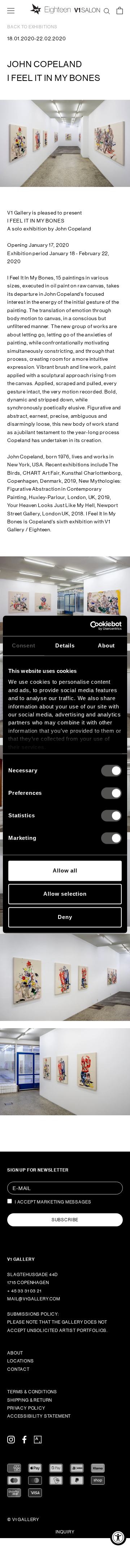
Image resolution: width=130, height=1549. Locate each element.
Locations (20, 1361)
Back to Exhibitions (32, 26)
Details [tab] (65, 645)
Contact (18, 1369)
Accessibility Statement (39, 1416)
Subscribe (65, 1219)
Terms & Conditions (32, 1391)
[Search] (107, 10)
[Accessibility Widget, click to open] (118, 1537)
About (15, 1353)
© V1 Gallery (23, 1519)
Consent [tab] (23, 645)
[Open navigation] (10, 10)
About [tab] (106, 645)
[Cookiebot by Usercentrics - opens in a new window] (92, 625)
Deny (65, 917)
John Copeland (44, 64)
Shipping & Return (29, 1400)
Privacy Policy (26, 1408)
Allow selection (65, 894)
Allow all (65, 870)
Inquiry (65, 1531)
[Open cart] (120, 10)
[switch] (111, 793)
